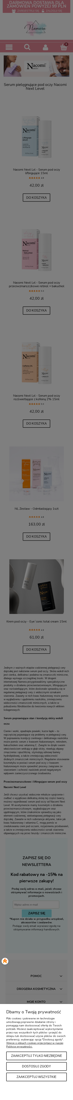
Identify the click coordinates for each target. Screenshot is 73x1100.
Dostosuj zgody (36, 1066)
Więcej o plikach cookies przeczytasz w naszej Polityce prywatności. (34, 1044)
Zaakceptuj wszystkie (36, 1077)
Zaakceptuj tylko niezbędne (36, 1055)
